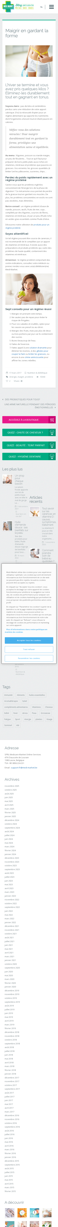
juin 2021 (9, 945)
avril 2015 (9, 1183)
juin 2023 (9, 880)
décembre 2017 (12, 1077)
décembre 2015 (12, 1160)
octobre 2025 (11, 789)
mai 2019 (9, 1017)
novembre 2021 (12, 930)
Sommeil (8, 725)
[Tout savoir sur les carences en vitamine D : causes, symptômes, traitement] (35, 512)
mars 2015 (9, 1187)
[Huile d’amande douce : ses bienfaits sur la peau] (7, 526)
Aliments (21, 695)
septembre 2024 (12, 827)
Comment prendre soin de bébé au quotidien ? (48, 556)
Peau (34, 713)
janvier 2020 (10, 986)
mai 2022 (9, 914)
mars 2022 (9, 918)
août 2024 (9, 831)
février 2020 (10, 983)
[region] (28, 613)
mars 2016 (9, 1149)
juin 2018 (9, 1054)
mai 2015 (9, 1179)
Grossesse (45, 713)
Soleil (24, 701)
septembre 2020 (12, 967)
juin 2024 (9, 839)
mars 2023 (9, 892)
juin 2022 (9, 911)
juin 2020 (9, 971)
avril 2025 (9, 805)
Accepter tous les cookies (29, 640)
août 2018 (9, 1047)
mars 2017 (9, 1111)
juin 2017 (9, 1100)
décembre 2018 (12, 1032)
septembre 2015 (12, 1164)
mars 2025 (9, 808)
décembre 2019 (12, 990)
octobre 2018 (11, 1039)
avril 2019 (9, 1020)
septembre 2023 (12, 869)
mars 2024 (9, 846)
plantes (39, 719)
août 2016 (9, 1130)
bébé (6, 713)
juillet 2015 (9, 1172)
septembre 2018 (12, 1043)
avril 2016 (9, 1145)
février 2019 (10, 1028)
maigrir (21, 376)
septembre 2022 (12, 907)
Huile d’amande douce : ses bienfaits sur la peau (21, 527)
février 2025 (10, 812)
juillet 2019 (9, 1009)
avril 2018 (9, 1062)
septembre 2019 (12, 1002)
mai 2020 (9, 975)
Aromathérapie (11, 701)
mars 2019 (9, 1024)
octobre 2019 (11, 998)
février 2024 (10, 850)
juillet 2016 (9, 1134)
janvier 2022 (10, 922)
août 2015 (9, 1168)
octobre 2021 (11, 933)
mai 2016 (9, 1142)
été (17, 725)
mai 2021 (9, 948)
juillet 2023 (9, 877)
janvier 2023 (10, 895)
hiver (15, 713)
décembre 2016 (12, 1115)
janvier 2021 (10, 960)
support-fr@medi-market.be (24, 767)
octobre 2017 (11, 1085)
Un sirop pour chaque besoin (19, 479)
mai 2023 (9, 884)
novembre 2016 (12, 1119)
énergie (13, 376)
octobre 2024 (11, 823)
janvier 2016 (10, 1157)
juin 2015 (9, 1176)
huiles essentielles (37, 695)
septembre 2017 (12, 1088)
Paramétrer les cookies (29, 658)
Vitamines (36, 707)
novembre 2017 (12, 1081)
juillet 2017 (9, 1096)
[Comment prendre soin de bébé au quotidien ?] (35, 553)
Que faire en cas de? (21, 515)
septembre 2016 (12, 1126)
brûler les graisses (37, 354)
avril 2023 (9, 888)
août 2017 (9, 1092)
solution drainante (38, 347)
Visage (49, 719)
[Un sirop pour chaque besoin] (7, 479)
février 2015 (10, 1191)
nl (41, 7)
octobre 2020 (11, 964)
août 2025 (9, 793)
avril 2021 (9, 952)
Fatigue (7, 719)
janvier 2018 (10, 1073)
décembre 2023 (12, 858)
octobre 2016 (11, 1123)
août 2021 (9, 937)
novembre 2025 (12, 786)
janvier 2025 (10, 816)
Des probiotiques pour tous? (22, 399)
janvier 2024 (10, 854)
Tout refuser (29, 649)
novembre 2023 (12, 861)
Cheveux (49, 707)
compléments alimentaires (16, 707)
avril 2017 (9, 1107)
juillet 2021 (9, 941)
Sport (17, 719)
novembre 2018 (12, 1036)
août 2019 (9, 1005)
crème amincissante (34, 357)
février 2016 (10, 1153)
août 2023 (9, 873)
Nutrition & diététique (37, 372)
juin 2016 (9, 1138)
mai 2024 (9, 842)
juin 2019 (9, 1013)
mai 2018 (9, 1058)
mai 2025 (9, 801)
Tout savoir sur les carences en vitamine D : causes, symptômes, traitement (49, 516)
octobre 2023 (11, 865)
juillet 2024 (9, 835)
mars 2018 (9, 1066)
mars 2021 (9, 956)
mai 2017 (9, 1104)
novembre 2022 (12, 899)
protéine (29, 376)
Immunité (8, 695)
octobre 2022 (11, 903)
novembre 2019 (12, 994)
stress (25, 713)
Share (16, 381)
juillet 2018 (9, 1051)
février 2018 (10, 1070)
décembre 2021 (12, 926)
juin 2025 (9, 797)
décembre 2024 (12, 820)
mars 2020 (9, 979)
